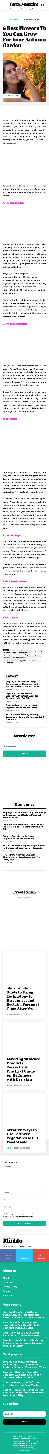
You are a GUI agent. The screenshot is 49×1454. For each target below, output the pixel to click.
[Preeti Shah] (6, 19)
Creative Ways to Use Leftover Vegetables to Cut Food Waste (21, 706)
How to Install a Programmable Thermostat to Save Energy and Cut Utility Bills (21, 857)
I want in (24, 754)
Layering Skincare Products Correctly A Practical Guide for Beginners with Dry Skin (22, 696)
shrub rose (8, 662)
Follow (24, 1250)
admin (9, 1014)
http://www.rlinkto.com (24, 897)
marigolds (21, 661)
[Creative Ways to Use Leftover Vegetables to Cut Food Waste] (24, 1109)
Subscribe (41, 1250)
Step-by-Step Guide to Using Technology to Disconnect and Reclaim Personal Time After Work (24, 684)
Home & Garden (12, 96)
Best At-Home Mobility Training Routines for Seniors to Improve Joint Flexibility (25, 717)
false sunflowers (34, 656)
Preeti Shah (14, 20)
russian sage (34, 661)
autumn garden (17, 651)
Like (8, 1250)
